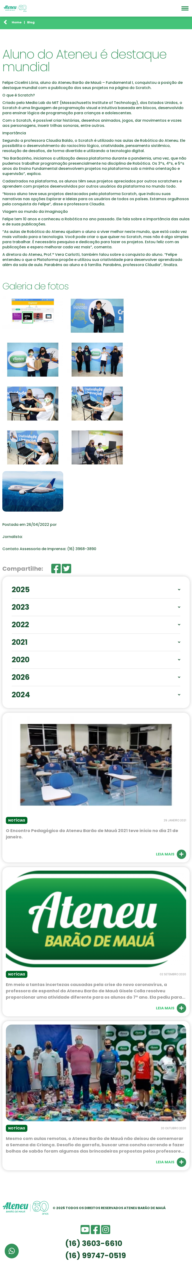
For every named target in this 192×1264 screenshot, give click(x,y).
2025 (21, 589)
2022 (20, 624)
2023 (20, 607)
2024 (21, 694)
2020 (21, 659)
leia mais (165, 854)
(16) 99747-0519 (95, 1255)
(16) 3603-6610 (93, 1243)
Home (17, 22)
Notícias (16, 820)
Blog (31, 22)
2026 (21, 677)
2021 (20, 642)
